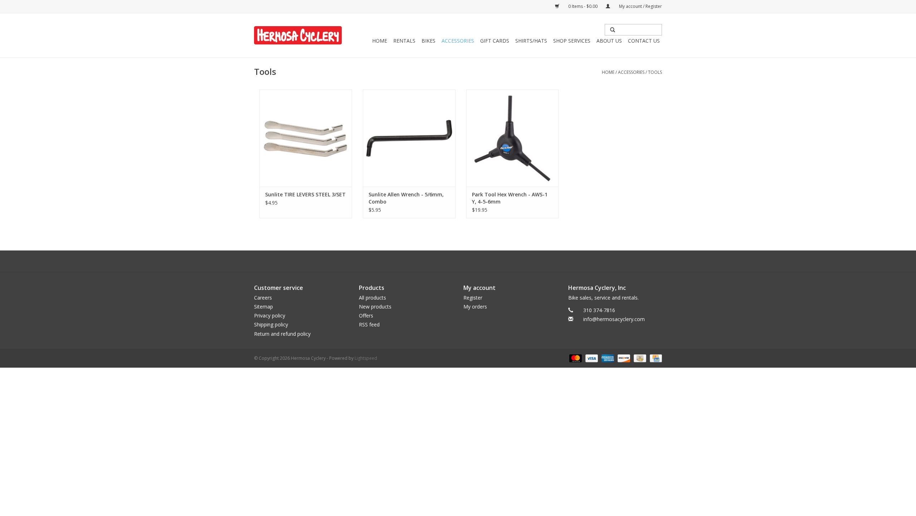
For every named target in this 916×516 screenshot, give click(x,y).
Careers (263, 297)
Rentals (404, 40)
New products (375, 306)
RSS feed (369, 324)
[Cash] (639, 358)
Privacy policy (269, 315)
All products (372, 297)
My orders (475, 306)
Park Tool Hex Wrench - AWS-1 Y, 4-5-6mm (509, 198)
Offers (366, 315)
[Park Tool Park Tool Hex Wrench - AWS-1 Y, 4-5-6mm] (512, 138)
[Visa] (591, 358)
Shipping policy (271, 324)
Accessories (458, 40)
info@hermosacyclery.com (614, 319)
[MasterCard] (575, 358)
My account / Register (640, 6)
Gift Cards (494, 40)
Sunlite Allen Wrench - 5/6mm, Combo (406, 198)
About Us (609, 40)
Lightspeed (366, 358)
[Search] (612, 29)
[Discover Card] (623, 358)
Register (472, 297)
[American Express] (607, 358)
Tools (655, 72)
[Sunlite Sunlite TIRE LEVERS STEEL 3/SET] (305, 138)
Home (379, 40)
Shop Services (571, 40)
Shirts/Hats (531, 40)
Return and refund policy (282, 333)
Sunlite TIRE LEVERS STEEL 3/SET (305, 194)
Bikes (428, 40)
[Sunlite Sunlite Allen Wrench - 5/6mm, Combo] (409, 138)
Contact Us (644, 40)
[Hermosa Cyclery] (298, 35)
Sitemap (263, 306)
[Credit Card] (654, 358)
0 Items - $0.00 (583, 6)
